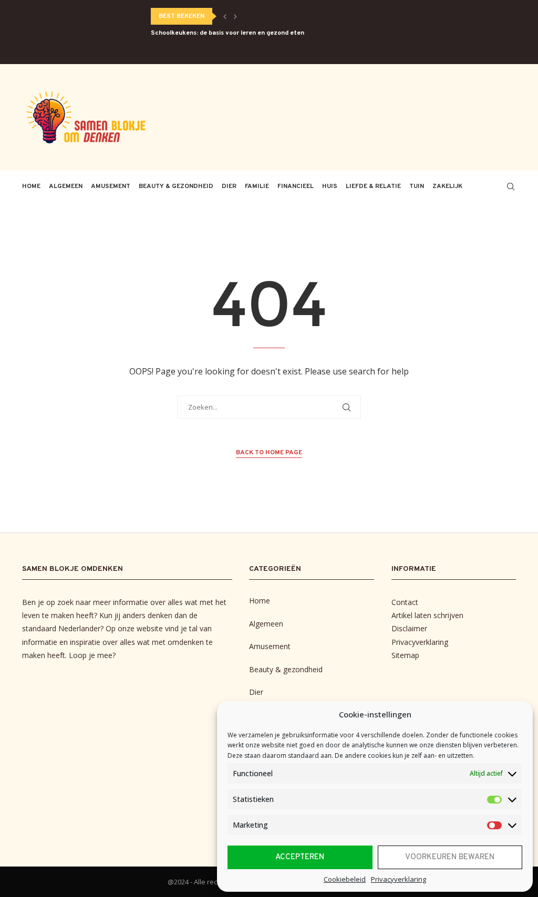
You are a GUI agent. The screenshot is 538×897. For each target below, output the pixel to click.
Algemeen (65, 186)
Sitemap (405, 655)
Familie (257, 186)
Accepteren (299, 857)
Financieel (295, 186)
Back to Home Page (269, 452)
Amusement (110, 186)
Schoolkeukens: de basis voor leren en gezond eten (227, 33)
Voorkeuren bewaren (449, 857)
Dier (229, 186)
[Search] (510, 186)
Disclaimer (409, 628)
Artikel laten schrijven (427, 615)
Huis (329, 186)
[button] (225, 16)
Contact (404, 602)
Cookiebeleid (345, 879)
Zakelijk (447, 186)
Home (31, 186)
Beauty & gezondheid (176, 186)
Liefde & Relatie (373, 186)
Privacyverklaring (398, 879)
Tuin (416, 186)
